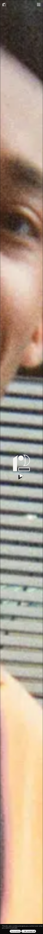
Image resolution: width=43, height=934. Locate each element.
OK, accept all (29, 931)
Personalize (15, 931)
